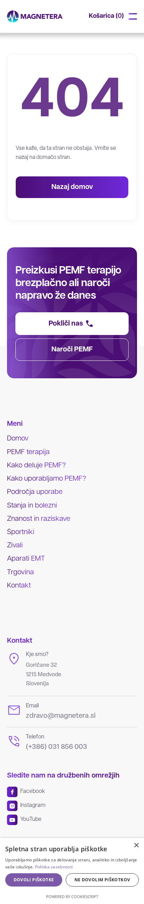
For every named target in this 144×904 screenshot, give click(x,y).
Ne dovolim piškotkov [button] (102, 880)
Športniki (20, 532)
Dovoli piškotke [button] (34, 880)
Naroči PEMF (72, 349)
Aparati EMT (26, 558)
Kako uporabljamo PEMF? (46, 478)
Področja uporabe (35, 492)
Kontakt (19, 585)
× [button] (136, 845)
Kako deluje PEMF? (36, 465)
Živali (15, 545)
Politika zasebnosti (54, 867)
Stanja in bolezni (32, 505)
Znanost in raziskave (38, 519)
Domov (18, 438)
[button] (106, 16)
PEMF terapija (28, 452)
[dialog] (72, 871)
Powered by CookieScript (72, 896)
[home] (35, 16)
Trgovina (20, 572)
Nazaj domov (72, 187)
